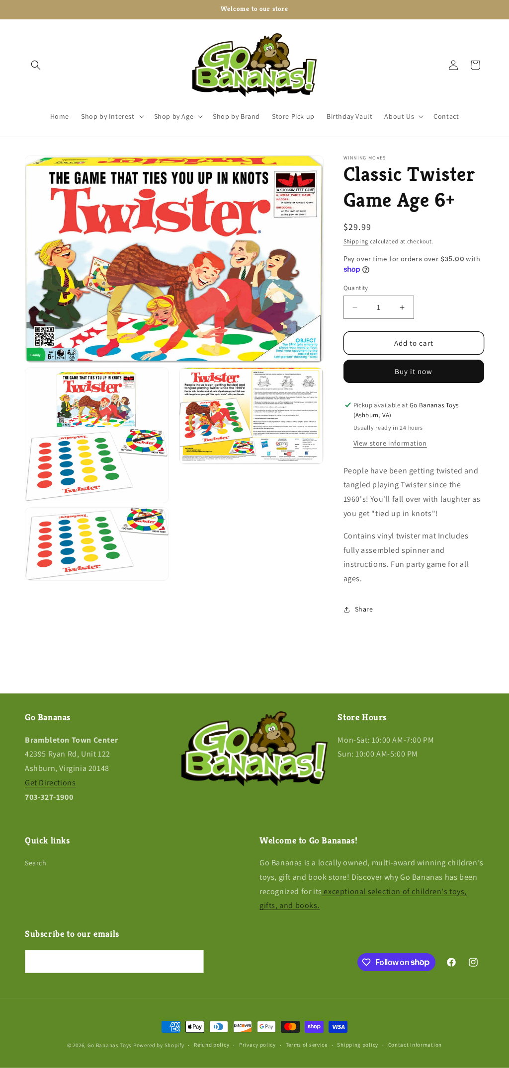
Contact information (415, 1044)
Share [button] (364, 609)
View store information (390, 443)
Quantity (355, 288)
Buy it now (413, 371)
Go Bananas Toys (109, 1045)
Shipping (356, 241)
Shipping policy (357, 1044)
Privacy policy (257, 1044)
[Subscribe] (192, 961)
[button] (36, 65)
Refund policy (211, 1044)
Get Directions (50, 782)
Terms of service (307, 1044)
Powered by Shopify (158, 1045)
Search (36, 862)
